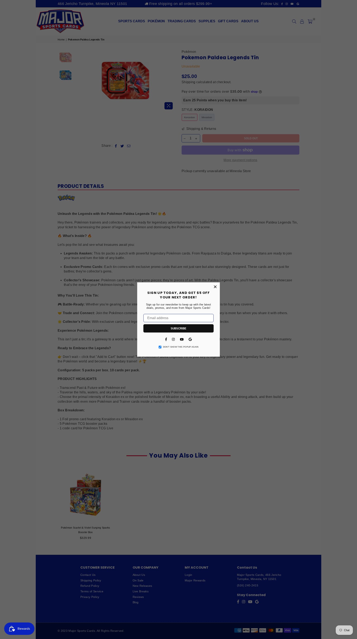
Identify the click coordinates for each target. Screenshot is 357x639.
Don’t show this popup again (181, 347)
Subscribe (178, 328)
